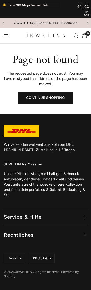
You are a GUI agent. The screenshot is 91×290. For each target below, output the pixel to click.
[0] (83, 35)
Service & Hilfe (23, 217)
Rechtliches (18, 235)
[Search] (76, 35)
